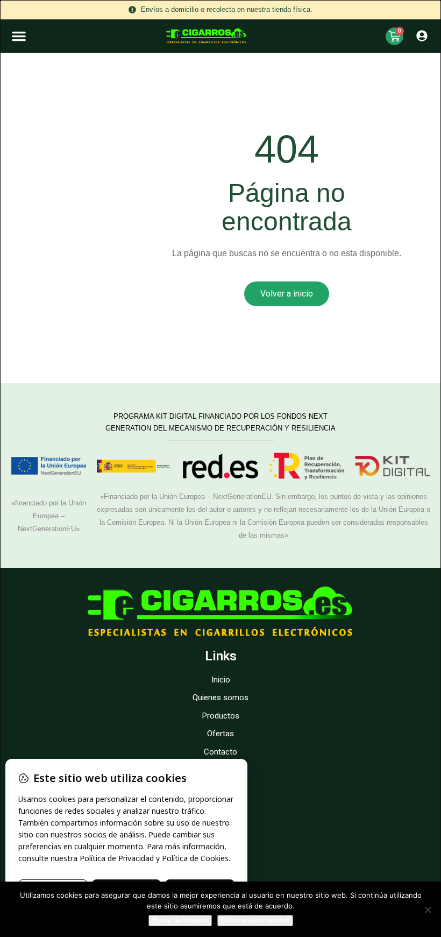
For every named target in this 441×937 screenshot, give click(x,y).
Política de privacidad (255, 920)
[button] (19, 36)
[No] (427, 909)
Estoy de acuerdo (180, 920)
